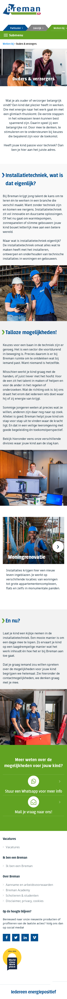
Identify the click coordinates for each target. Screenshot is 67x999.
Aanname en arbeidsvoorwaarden (29, 885)
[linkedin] (25, 937)
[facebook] (6, 937)
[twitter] (16, 937)
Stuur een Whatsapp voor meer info (33, 791)
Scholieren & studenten (22, 895)
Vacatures (13, 847)
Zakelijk (37, 28)
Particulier (16, 28)
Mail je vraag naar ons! (33, 812)
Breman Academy (18, 890)
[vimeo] (34, 937)
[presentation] (9, 546)
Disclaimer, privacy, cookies (25, 901)
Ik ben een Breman (19, 866)
